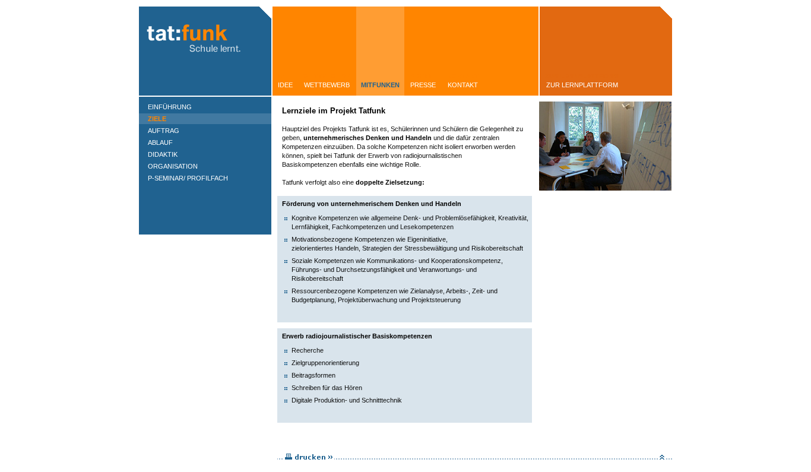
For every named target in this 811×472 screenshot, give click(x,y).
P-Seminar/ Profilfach (188, 178)
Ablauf (160, 142)
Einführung (170, 106)
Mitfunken (380, 84)
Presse (423, 84)
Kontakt (463, 84)
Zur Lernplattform (582, 84)
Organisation (173, 166)
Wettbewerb (327, 84)
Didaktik (163, 154)
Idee (285, 84)
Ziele (157, 118)
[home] (205, 93)
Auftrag (163, 130)
